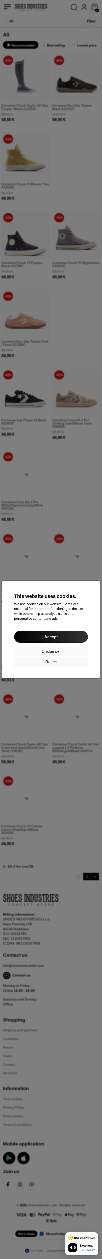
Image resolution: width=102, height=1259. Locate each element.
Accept (51, 636)
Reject (51, 661)
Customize (51, 651)
